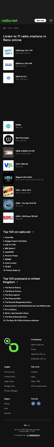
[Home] (4, 28)
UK (28, 425)
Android (7, 413)
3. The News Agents (11, 295)
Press (33, 349)
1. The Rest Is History (12, 288)
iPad (6, 409)
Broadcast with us (38, 359)
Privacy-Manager (11, 391)
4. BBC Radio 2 (9, 248)
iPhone (7, 404)
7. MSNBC (7, 259)
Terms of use (9, 372)
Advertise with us (38, 354)
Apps (33, 377)
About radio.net (37, 345)
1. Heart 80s (8, 237)
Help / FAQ (35, 381)
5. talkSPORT (8, 252)
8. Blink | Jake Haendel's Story (16, 313)
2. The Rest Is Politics (12, 291)
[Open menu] (50, 20)
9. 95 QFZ (7, 267)
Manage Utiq (9, 386)
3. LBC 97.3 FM (9, 245)
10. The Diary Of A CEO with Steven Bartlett (21, 321)
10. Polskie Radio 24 (11, 270)
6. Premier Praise (10, 256)
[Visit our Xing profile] (39, 403)
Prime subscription (39, 386)
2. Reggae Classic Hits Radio (15, 241)
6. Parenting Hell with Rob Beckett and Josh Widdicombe (26, 306)
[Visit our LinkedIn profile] (33, 403)
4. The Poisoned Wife (12, 299)
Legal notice (9, 381)
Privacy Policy (9, 377)
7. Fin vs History (10, 310)
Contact (34, 372)
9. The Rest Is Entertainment (15, 317)
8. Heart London (10, 263)
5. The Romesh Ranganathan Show (17, 302)
